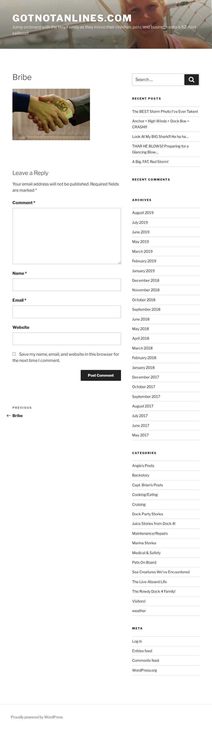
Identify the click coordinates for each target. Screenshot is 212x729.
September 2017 (146, 396)
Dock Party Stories (147, 514)
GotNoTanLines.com (72, 18)
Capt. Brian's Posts (147, 485)
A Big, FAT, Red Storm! (150, 161)
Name (19, 273)
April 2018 (140, 338)
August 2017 (142, 406)
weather (139, 610)
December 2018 (145, 280)
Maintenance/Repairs (150, 533)
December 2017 (145, 377)
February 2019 (144, 261)
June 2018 (140, 319)
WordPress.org (144, 670)
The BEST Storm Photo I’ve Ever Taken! (165, 111)
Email (19, 300)
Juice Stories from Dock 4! (153, 523)
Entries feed (142, 651)
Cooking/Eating (145, 494)
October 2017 (143, 386)
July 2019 (140, 222)
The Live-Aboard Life (149, 581)
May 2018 (140, 328)
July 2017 (140, 415)
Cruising (139, 504)
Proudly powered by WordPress (37, 717)
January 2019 (143, 271)
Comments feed (145, 660)
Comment (23, 202)
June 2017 (140, 425)
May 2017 (140, 435)
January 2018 (143, 367)
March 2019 (142, 251)
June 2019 (140, 232)
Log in (137, 641)
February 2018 (144, 357)
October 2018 (143, 299)
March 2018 (142, 348)
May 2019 (140, 241)
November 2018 (146, 290)
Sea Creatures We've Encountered (161, 572)
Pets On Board (144, 562)
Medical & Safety (146, 553)
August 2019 (143, 212)
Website (20, 327)
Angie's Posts (143, 465)
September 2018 (146, 309)
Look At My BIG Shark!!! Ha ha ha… (160, 136)
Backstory (140, 475)
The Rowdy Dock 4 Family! (153, 591)
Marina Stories (144, 543)
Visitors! (138, 601)
